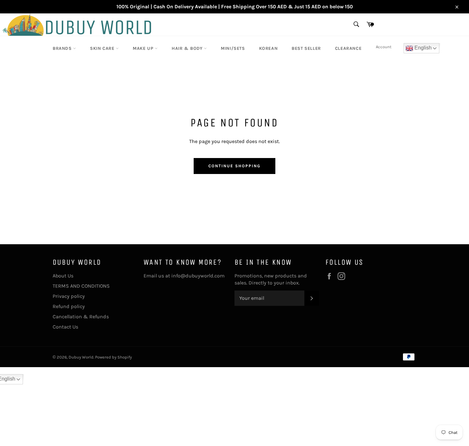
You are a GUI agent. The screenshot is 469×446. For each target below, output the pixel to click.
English (422, 47)
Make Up (144, 48)
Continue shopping (234, 165)
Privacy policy (69, 296)
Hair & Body (188, 48)
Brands (63, 48)
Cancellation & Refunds (81, 317)
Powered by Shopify (113, 357)
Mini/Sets (233, 48)
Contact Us (65, 327)
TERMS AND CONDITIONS (81, 286)
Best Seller (306, 48)
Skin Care (103, 48)
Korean (268, 48)
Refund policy (69, 306)
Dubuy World (81, 357)
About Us (63, 276)
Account (383, 46)
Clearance (348, 48)
